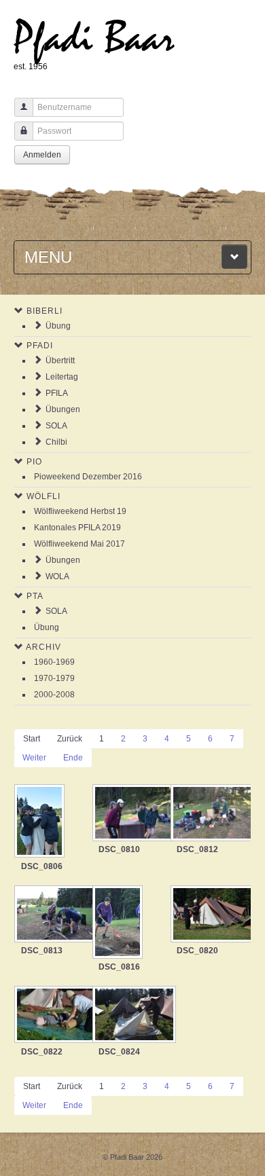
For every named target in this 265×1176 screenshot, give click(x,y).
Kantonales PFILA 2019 (77, 527)
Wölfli (43, 496)
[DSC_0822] (53, 1016)
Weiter (34, 757)
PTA (34, 596)
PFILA (57, 393)
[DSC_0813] (53, 915)
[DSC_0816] (118, 923)
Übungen (63, 409)
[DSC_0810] (131, 814)
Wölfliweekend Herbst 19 (80, 511)
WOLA (57, 576)
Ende (73, 757)
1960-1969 (54, 662)
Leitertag (62, 377)
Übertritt (60, 360)
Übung (58, 326)
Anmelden (42, 155)
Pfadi (39, 345)
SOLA (56, 425)
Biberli (44, 311)
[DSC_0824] (131, 1016)
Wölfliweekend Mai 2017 (79, 544)
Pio (34, 461)
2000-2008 (54, 694)
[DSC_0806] (40, 822)
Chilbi (56, 442)
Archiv (43, 647)
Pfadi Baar (94, 38)
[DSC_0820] (210, 915)
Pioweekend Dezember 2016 (88, 476)
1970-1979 (54, 678)
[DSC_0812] (210, 814)
